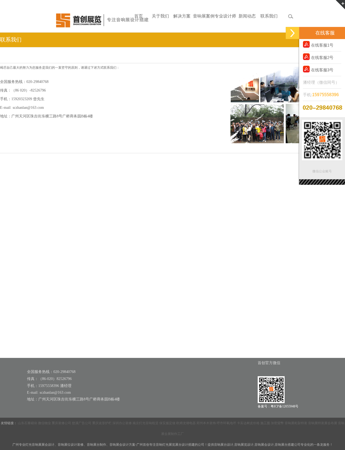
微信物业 (44, 423)
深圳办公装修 (122, 423)
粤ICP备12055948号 (284, 406)
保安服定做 (167, 423)
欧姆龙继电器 (186, 423)
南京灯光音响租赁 (145, 423)
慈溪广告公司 (81, 423)
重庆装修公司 (61, 423)
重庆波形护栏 (102, 423)
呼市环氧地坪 (226, 423)
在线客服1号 (322, 45)
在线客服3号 (322, 70)
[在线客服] (292, 33)
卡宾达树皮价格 (248, 423)
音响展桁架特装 (296, 423)
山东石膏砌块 (27, 423)
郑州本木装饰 (206, 423)
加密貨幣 (277, 423)
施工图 (265, 423)
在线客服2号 (322, 57)
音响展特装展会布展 (322, 423)
